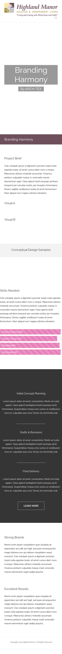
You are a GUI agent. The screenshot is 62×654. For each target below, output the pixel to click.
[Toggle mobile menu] (56, 17)
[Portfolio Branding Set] (31, 78)
